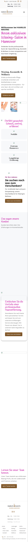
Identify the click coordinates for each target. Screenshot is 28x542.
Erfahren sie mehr (8, 95)
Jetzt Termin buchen (9, 58)
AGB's (21, 526)
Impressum (22, 530)
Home (3, 526)
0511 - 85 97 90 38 (8, 537)
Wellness (13, 533)
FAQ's (4, 528)
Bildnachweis (22, 533)
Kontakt (5, 533)
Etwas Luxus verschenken (14, 201)
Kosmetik (13, 530)
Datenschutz (22, 528)
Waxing (13, 528)
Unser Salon (6, 530)
